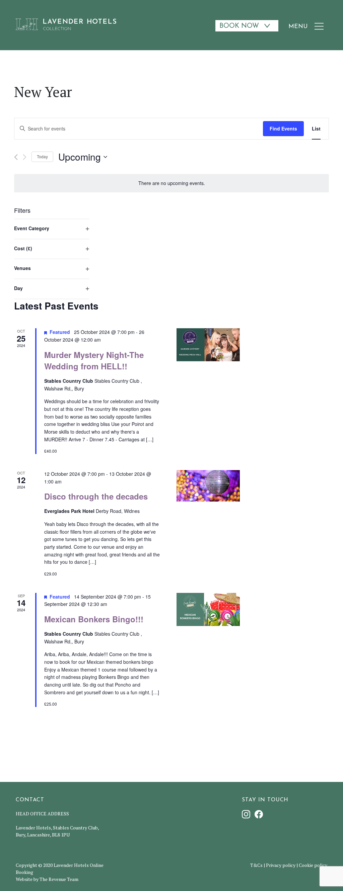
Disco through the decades (96, 496)
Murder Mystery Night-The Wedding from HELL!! (94, 360)
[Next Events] (24, 157)
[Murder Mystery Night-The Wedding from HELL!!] (208, 344)
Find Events (283, 128)
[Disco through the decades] (208, 486)
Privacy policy (280, 865)
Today (42, 156)
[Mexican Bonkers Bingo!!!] (208, 609)
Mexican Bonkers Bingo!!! (93, 619)
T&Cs (256, 865)
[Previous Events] (16, 157)
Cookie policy (313, 865)
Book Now (239, 26)
